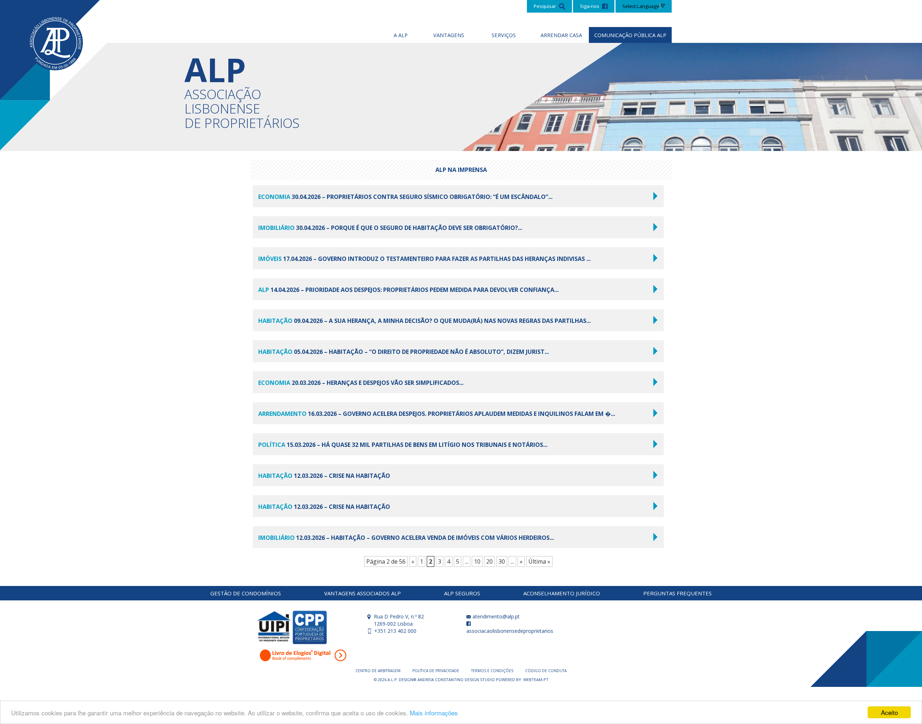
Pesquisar (545, 6)
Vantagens (448, 35)
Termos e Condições (492, 670)
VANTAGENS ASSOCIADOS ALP (362, 593)
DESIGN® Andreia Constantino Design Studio (447, 679)
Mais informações (434, 712)
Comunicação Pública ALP (630, 35)
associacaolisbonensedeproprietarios (509, 630)
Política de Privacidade (436, 670)
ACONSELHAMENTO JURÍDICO (561, 593)
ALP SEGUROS (462, 593)
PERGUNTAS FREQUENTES (677, 593)
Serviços (504, 35)
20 (489, 561)
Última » (539, 561)
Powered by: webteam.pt (522, 679)
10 (477, 561)
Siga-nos (590, 6)
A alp (401, 35)
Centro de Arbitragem (378, 670)
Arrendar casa (561, 35)
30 (501, 561)
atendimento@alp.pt (495, 616)
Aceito (889, 712)
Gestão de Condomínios (245, 593)
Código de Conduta (546, 670)
